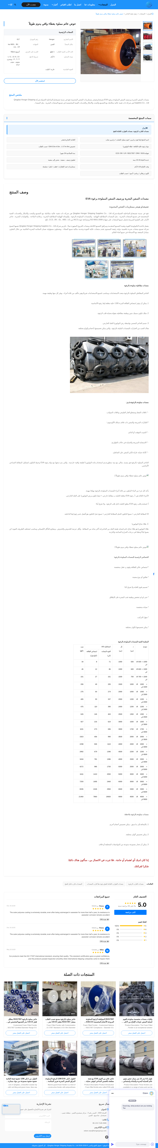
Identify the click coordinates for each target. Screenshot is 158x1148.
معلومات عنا (89, 4)
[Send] (112, 1144)
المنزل (113, 4)
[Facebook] (106, 1137)
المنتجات (104, 4)
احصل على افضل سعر (136, 1033)
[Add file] (152, 1144)
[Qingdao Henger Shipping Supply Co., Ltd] (149, 5)
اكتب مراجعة (130, 912)
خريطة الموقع (108, 1145)
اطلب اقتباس (65, 4)
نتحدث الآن (31, 4)
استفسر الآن (40, 81)
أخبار (56, 4)
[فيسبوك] (154, 574)
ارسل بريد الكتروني (42, 1136)
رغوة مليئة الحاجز (131, 14)
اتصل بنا (77, 4)
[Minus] (112, 1093)
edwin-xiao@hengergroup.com (95, 1131)
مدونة (45, 4)
